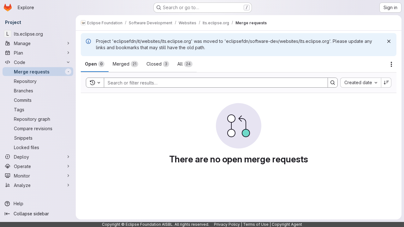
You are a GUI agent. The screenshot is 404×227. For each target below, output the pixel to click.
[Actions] (391, 64)
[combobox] (360, 83)
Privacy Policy (227, 224)
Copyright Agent (287, 224)
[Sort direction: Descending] (386, 83)
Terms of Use (256, 224)
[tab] (95, 64)
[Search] (333, 83)
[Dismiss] (389, 41)
